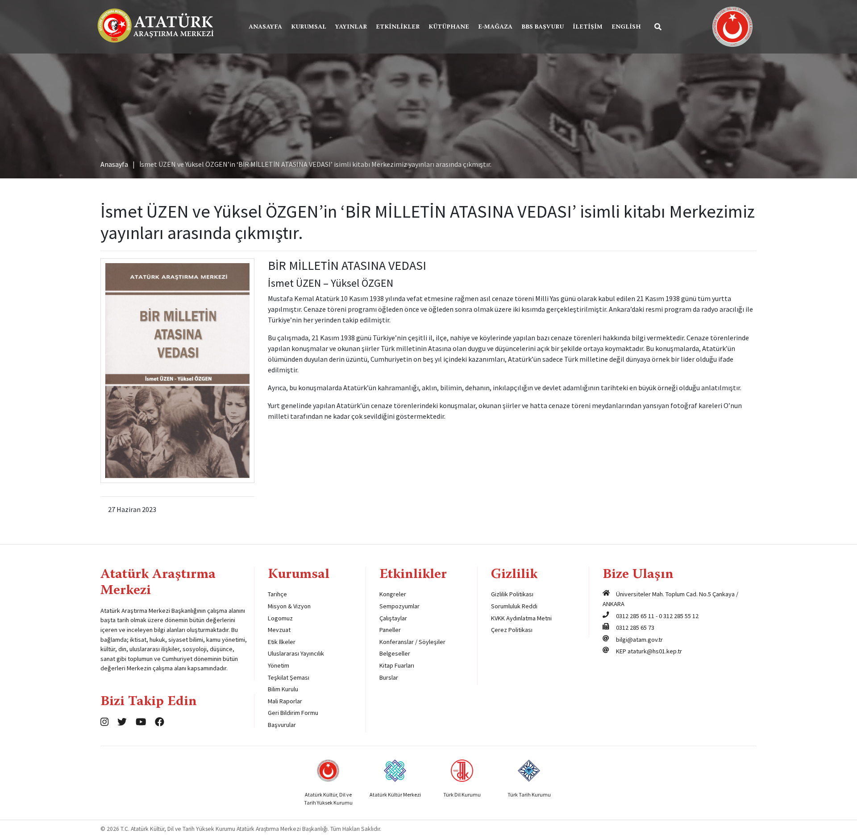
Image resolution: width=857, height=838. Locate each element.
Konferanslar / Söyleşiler (412, 642)
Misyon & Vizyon (289, 606)
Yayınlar (351, 27)
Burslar (388, 677)
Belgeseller (394, 653)
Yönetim (278, 665)
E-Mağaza (495, 27)
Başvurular (282, 725)
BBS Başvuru (542, 27)
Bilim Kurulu (283, 689)
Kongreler (392, 594)
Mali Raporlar (285, 701)
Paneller (390, 630)
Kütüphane (448, 27)
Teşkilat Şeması (288, 677)
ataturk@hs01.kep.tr (655, 651)
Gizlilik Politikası (512, 594)
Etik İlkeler (281, 642)
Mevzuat (279, 630)
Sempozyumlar (399, 606)
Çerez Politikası (512, 630)
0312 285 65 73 (635, 627)
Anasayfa (265, 27)
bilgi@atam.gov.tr (639, 640)
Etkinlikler (398, 27)
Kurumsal (308, 27)
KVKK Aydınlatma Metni (521, 618)
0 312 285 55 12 (679, 616)
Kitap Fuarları (396, 665)
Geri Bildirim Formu (293, 713)
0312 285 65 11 (635, 616)
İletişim (588, 27)
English (626, 27)
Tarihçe (277, 594)
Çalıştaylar (393, 618)
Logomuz (280, 618)
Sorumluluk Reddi (514, 606)
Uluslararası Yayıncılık (296, 653)
